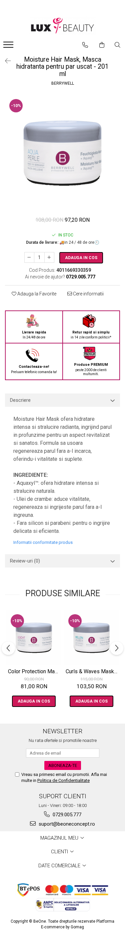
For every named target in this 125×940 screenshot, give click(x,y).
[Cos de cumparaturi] (102, 45)
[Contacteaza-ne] (85, 45)
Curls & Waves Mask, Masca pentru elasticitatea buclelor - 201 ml (92, 671)
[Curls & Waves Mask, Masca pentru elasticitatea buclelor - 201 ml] (91, 637)
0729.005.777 (66, 815)
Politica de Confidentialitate (63, 780)
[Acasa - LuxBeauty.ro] (62, 25)
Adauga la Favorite (36, 293)
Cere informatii (88, 293)
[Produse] (9, 47)
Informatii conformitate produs (43, 542)
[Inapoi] (5, 61)
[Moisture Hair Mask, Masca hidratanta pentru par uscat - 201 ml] (62, 152)
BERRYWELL (62, 83)
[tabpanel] (62, 152)
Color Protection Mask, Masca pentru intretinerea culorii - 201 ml (34, 671)
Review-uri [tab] (25, 561)
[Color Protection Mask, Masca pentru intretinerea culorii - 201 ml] (33, 637)
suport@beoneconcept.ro (66, 824)
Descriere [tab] (20, 400)
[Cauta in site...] (117, 45)
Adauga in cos (81, 257)
